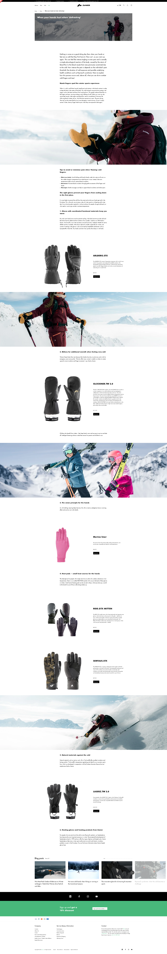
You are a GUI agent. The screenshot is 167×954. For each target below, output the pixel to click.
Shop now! (96, 276)
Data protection (66, 949)
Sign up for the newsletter (99, 908)
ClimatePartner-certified (40, 936)
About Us (37, 930)
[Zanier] (83, 5)
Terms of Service (60, 949)
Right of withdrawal (74, 949)
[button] (123, 5)
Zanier (42, 949)
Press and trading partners (40, 934)
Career (36, 932)
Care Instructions (60, 930)
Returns (58, 934)
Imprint (54, 949)
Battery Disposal (60, 932)
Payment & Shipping (61, 936)
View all (47, 858)
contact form (104, 933)
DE (117, 5)
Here (124, 928)
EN (120, 5)
